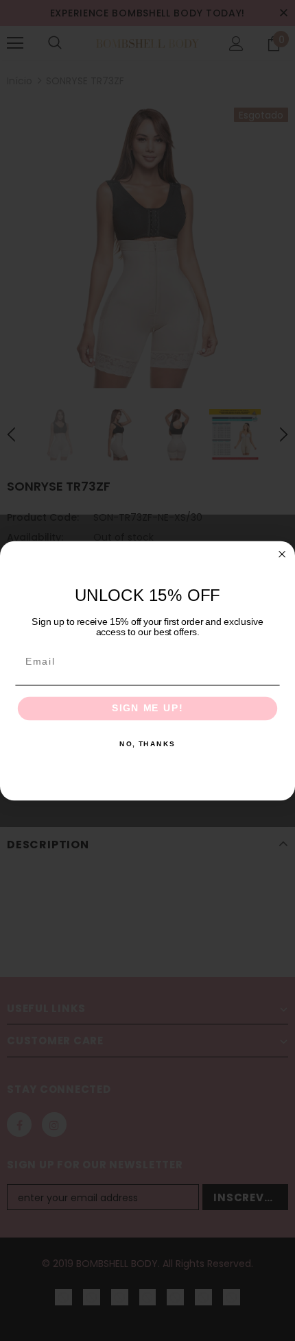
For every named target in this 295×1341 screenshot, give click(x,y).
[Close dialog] (282, 554)
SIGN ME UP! (147, 708)
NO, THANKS (147, 744)
